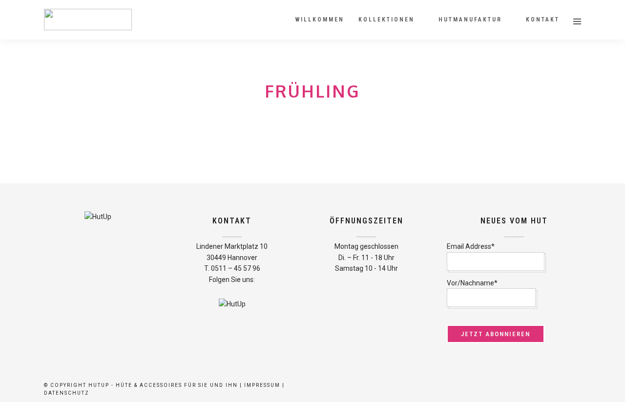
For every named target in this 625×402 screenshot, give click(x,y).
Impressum (262, 385)
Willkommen (319, 19)
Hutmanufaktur (470, 19)
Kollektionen (386, 19)
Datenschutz (66, 393)
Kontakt (543, 19)
